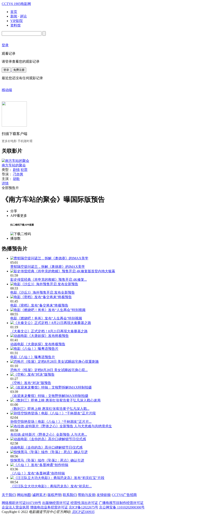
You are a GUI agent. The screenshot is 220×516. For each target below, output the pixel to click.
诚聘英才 (39, 495)
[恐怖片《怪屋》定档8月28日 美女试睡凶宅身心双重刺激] (54, 361)
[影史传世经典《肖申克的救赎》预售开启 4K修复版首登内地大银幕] (62, 271)
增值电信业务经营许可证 (49, 507)
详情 (5, 183)
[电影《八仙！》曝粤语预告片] (34, 348)
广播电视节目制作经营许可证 (121, 503)
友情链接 (103, 495)
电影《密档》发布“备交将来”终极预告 (39, 305)
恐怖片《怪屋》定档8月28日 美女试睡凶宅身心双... (49, 370)
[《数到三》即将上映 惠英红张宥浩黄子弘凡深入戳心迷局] (55, 400)
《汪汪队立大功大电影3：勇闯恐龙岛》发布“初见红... (51, 486)
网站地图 (24, 495)
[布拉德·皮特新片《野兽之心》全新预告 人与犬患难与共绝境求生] (61, 426)
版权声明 (54, 495)
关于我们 (8, 495)
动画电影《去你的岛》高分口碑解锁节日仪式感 (46, 447)
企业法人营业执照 (15, 507)
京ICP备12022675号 (83, 507)
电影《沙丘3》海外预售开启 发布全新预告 (42, 292)
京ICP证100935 (83, 512)
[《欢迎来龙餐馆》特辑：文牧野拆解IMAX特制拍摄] (51, 387)
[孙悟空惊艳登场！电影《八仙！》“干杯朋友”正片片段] (53, 413)
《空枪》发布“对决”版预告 (30, 383)
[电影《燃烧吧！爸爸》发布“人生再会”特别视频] (48, 310)
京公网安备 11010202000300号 (122, 507)
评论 (23, 16)
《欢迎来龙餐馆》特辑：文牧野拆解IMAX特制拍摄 (49, 396)
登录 (6, 69)
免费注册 (18, 69)
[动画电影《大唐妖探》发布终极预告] (39, 336)
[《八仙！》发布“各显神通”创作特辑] (39, 465)
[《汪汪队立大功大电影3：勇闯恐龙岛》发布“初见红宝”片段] (57, 478)
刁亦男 (18, 174)
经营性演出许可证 (84, 503)
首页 (13, 12)
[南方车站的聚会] (15, 161)
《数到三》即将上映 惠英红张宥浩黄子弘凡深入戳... (49, 409)
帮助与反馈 (86, 495)
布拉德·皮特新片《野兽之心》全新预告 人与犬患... (48, 434)
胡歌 (16, 179)
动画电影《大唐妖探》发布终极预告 (37, 344)
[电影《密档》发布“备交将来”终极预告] (41, 297)
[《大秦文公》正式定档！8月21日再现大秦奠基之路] (50, 323)
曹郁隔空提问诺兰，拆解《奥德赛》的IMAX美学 (47, 266)
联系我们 (69, 495)
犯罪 (24, 170)
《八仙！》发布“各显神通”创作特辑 (37, 473)
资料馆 (15, 25)
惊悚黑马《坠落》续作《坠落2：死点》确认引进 (47, 460)
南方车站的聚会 (14, 165)
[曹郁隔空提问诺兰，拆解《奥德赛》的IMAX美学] (49, 258)
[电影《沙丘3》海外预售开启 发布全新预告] (44, 284)
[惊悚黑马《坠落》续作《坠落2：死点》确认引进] (49, 452)
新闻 (13, 16)
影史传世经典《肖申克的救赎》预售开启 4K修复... (48, 279)
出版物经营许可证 (56, 503)
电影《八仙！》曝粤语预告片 (32, 357)
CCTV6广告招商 (124, 495)
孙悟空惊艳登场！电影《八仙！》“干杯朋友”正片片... (51, 421)
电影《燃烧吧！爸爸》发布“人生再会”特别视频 (46, 318)
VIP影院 (16, 21)
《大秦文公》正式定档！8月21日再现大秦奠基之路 (49, 331)
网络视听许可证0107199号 (21, 503)
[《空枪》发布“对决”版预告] (32, 374)
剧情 (16, 170)
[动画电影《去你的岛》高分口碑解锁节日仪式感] (48, 439)
